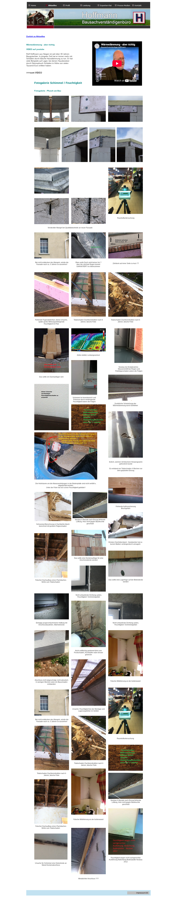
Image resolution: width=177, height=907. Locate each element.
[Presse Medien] (122, 5)
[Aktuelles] (53, 5)
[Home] (36, 5)
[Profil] (70, 5)
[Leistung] (88, 5)
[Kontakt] (139, 5)
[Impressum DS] (138, 892)
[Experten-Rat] (105, 5)
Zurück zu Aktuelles (35, 36)
